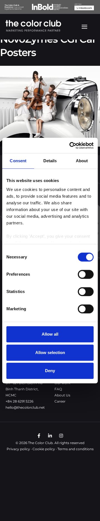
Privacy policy (18, 449)
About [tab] (82, 160)
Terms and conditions (76, 449)
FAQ (58, 389)
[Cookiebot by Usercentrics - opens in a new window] (71, 145)
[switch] (86, 274)
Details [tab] (50, 160)
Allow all (50, 334)
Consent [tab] (18, 160)
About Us (62, 395)
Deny (50, 370)
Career (60, 401)
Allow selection (50, 352)
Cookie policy (43, 449)
